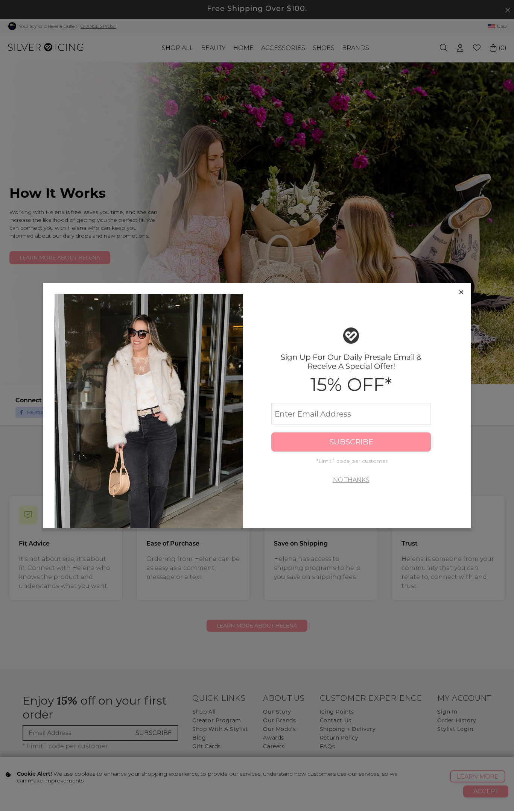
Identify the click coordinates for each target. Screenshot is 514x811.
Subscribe (351, 441)
